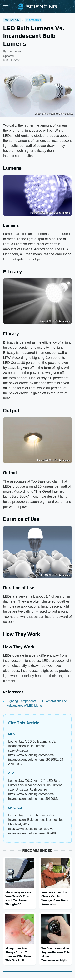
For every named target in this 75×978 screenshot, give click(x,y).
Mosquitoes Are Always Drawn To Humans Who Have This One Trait (18, 954)
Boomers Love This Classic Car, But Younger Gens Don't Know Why (54, 898)
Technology (12, 20)
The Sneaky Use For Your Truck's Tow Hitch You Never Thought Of (18, 898)
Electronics (33, 20)
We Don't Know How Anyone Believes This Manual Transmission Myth (55, 954)
